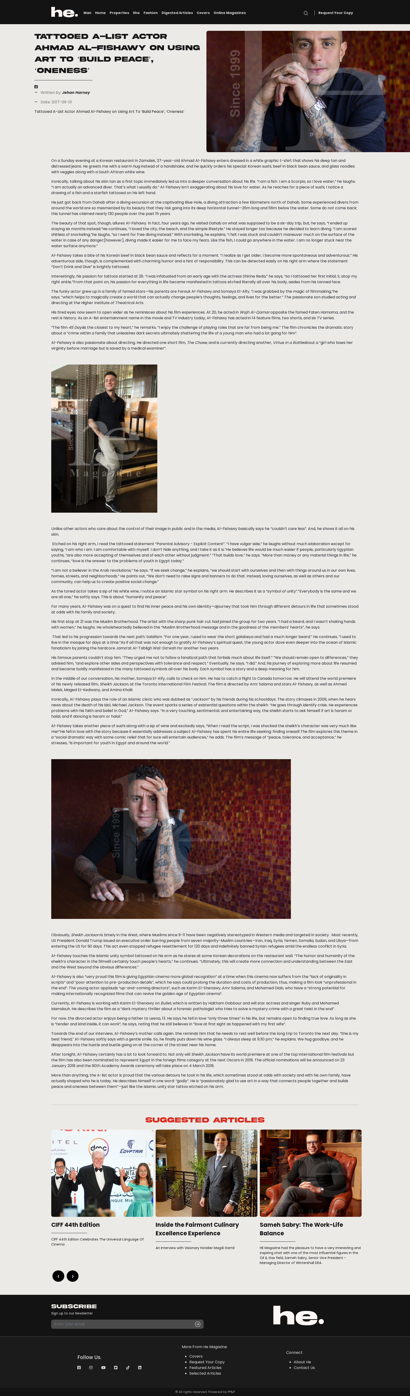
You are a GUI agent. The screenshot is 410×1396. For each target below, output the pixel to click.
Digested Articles (177, 12)
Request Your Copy (335, 12)
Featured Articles (205, 1367)
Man (87, 12)
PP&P (231, 1392)
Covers (203, 12)
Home (100, 12)
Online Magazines (230, 12)
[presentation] (58, 1276)
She (136, 12)
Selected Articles (205, 1373)
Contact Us (304, 1367)
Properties (119, 12)
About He (302, 1362)
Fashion (151, 12)
